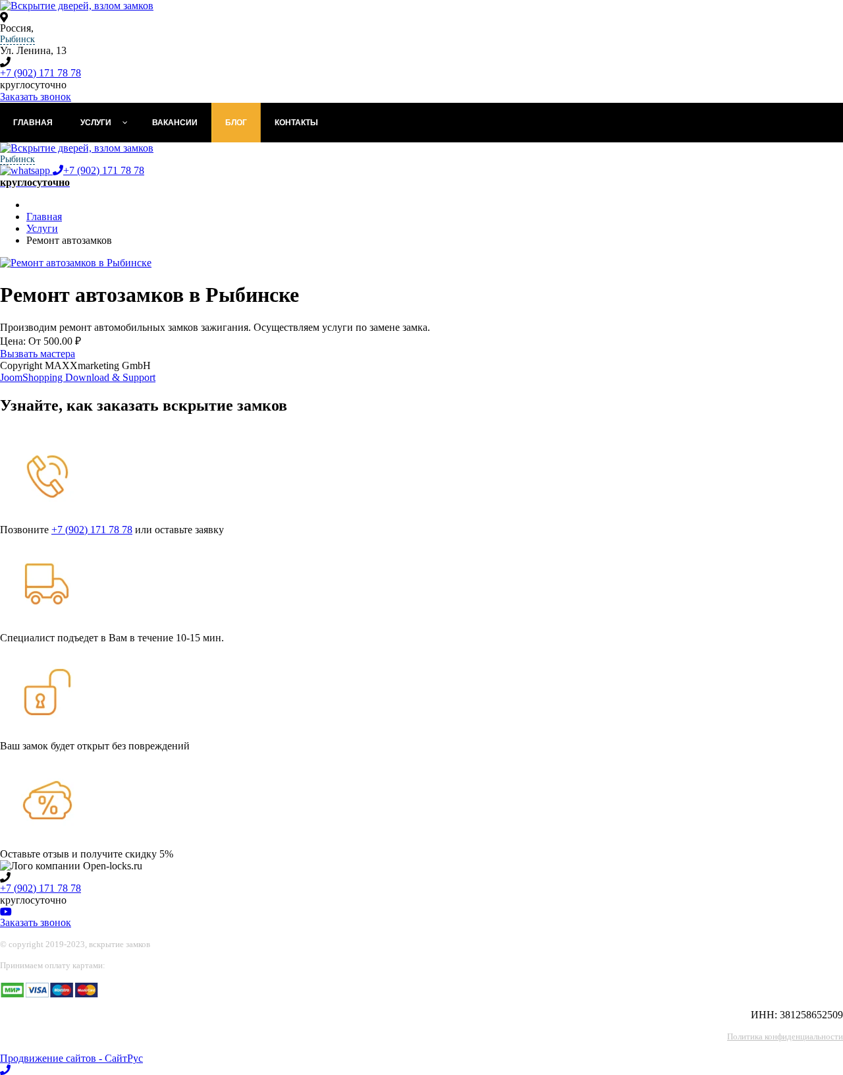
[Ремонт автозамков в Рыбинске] (75, 262)
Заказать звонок (35, 96)
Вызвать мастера (37, 353)
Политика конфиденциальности (785, 1036)
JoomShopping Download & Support (77, 377)
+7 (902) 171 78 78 (40, 72)
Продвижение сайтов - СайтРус (71, 1058)
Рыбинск (17, 39)
